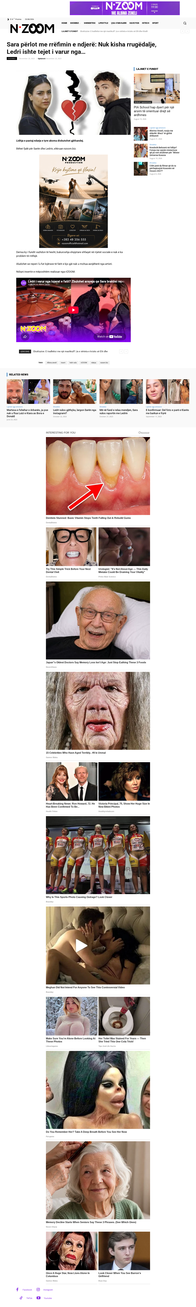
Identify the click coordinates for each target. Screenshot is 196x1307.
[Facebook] (17, 1289)
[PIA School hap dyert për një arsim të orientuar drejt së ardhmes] (157, 88)
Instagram (48, 1290)
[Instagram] (38, 1289)
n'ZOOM (84, 363)
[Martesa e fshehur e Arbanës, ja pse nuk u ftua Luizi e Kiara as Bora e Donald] (28, 391)
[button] (184, 23)
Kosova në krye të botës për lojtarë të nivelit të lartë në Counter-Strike (113, 31)
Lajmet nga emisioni (158, 128)
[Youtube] (38, 1298)
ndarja (93, 363)
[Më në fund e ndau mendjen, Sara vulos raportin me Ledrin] (121, 391)
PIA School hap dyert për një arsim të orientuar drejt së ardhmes (154, 111)
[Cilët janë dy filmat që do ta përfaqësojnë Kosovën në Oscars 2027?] (141, 169)
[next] (187, 31)
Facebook (27, 1290)
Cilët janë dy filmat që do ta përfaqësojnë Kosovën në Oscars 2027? (163, 168)
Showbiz (12, 58)
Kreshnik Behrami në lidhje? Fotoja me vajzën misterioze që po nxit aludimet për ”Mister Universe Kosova (164, 151)
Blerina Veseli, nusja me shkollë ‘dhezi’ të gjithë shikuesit (161, 133)
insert (63, 363)
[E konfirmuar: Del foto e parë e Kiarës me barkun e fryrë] (167, 391)
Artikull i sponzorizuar (143, 102)
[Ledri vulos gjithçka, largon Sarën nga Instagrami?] (74, 391)
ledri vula (73, 363)
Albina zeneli (52, 363)
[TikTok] (21, 1298)
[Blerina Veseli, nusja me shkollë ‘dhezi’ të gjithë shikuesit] (141, 134)
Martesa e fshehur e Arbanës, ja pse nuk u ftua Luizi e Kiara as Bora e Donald (27, 413)
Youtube (48, 1298)
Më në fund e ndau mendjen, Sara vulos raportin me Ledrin (119, 411)
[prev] (182, 31)
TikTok (29, 1298)
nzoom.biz (104, 363)
